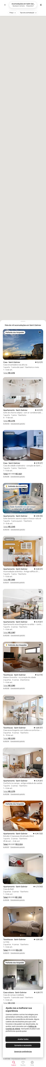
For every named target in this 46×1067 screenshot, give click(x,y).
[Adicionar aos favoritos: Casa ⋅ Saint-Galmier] (40, 332)
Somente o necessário (23, 1045)
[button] (9, 373)
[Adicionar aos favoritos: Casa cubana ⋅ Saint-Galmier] (40, 962)
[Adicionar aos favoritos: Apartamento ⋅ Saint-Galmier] (40, 380)
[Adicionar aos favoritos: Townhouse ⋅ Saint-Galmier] (40, 645)
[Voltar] (5, 4)
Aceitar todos (23, 1039)
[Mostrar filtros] (40, 4)
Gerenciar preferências (23, 1051)
